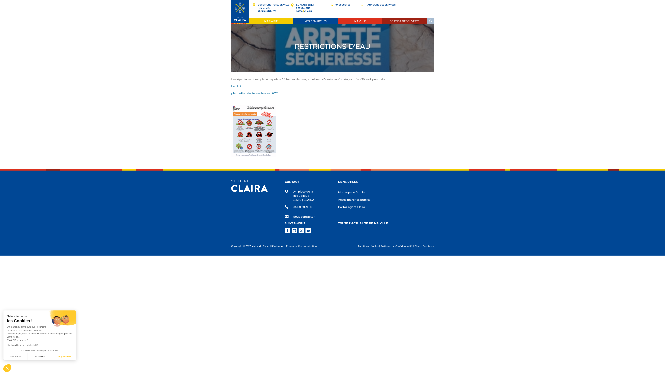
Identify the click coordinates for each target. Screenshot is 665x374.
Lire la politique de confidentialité (22, 345)
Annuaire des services (381, 4)
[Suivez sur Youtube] (308, 230)
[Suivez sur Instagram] (294, 230)
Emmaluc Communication (301, 246)
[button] (7, 368)
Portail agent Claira (351, 207)
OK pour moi (64, 356)
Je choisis (39, 356)
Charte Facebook (424, 246)
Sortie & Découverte (404, 21)
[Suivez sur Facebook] (287, 230)
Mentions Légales (368, 246)
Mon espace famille (351, 192)
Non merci (15, 356)
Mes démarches (315, 21)
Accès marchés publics (354, 200)
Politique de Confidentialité (396, 246)
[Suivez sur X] (301, 230)
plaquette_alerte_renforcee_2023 (255, 93)
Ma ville (360, 21)
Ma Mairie (271, 21)
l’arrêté (236, 86)
